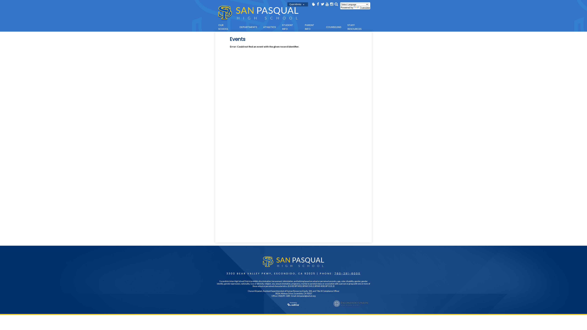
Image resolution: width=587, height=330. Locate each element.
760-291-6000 (347, 273)
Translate (365, 7)
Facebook (318, 4)
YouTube (327, 4)
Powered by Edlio (293, 304)
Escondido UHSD (351, 303)
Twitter (322, 4)
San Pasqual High (258, 13)
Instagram (332, 4)
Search (336, 4)
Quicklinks (295, 4)
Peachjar (313, 4)
